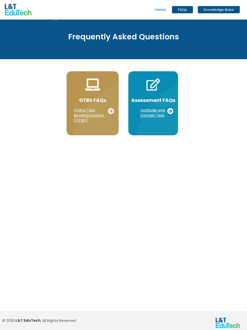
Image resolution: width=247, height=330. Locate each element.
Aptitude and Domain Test (152, 113)
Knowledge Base (219, 9)
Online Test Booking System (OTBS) (89, 115)
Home (160, 9)
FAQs (182, 9)
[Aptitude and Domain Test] (170, 111)
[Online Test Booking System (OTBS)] (111, 111)
